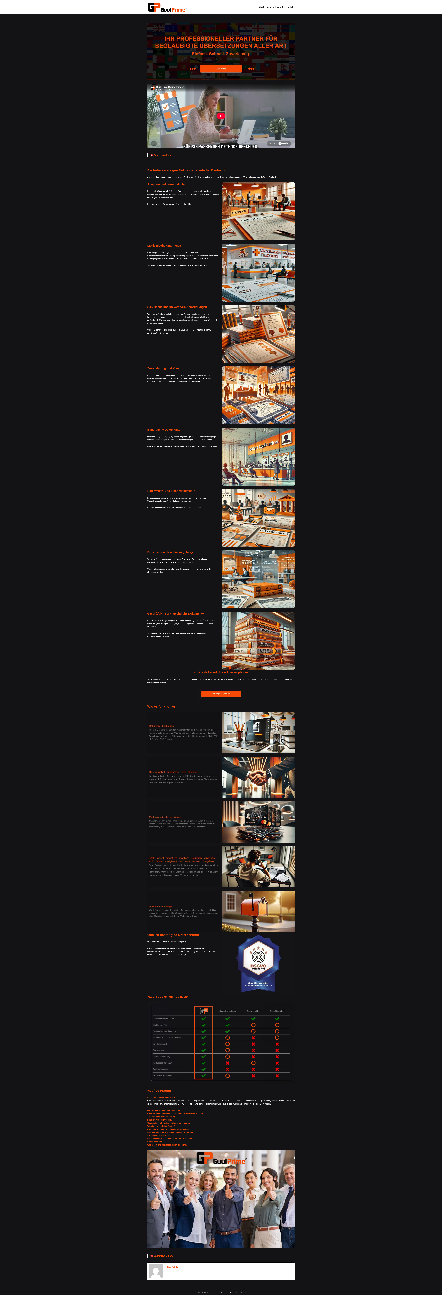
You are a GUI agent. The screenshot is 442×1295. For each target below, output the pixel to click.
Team (227, 1292)
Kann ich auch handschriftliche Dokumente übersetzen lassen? (175, 1114)
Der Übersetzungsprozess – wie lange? (164, 1110)
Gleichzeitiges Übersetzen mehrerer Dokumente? (168, 1123)
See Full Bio (172, 1267)
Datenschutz (240, 1292)
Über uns (223, 1292)
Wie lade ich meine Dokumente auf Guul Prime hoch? (170, 1139)
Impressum (233, 1292)
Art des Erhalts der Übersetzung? (162, 1117)
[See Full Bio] (179, 1267)
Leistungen (217, 1292)
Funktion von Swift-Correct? (159, 1120)
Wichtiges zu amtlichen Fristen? (161, 1126)
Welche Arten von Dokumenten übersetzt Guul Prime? (170, 1132)
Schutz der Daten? (155, 1142)
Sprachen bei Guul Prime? (158, 1136)
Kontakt (247, 1292)
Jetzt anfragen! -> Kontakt (280, 7)
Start (261, 7)
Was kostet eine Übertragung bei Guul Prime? (167, 1145)
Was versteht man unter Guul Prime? (163, 1098)
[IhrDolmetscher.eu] (167, 7)
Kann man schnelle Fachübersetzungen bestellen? (169, 1129)
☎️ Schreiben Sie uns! (162, 155)
